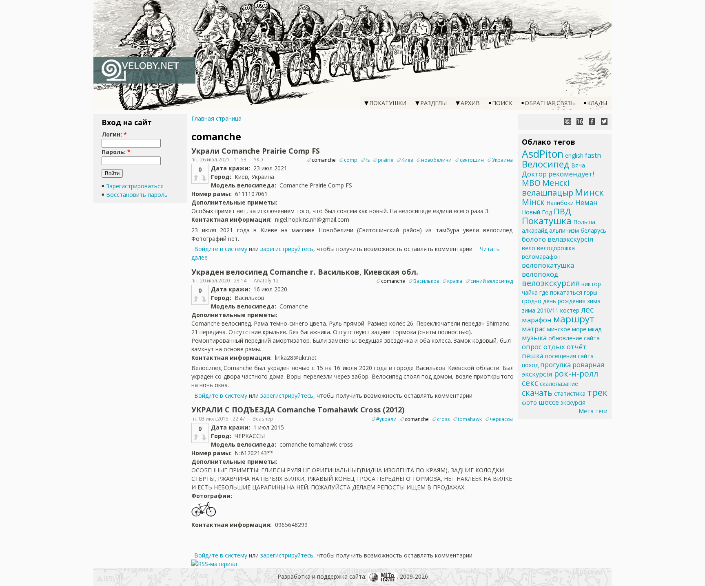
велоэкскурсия (551, 283)
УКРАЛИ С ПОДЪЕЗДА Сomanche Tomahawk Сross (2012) (297, 409)
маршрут (573, 319)
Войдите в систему (220, 249)
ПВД (562, 211)
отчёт (576, 346)
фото (529, 402)
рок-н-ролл (576, 373)
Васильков (426, 281)
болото (534, 239)
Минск (589, 192)
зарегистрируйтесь (286, 249)
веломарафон (541, 256)
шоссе (549, 402)
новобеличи (436, 159)
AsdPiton (542, 154)
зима (594, 301)
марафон (537, 319)
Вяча (578, 165)
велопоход (540, 274)
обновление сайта (574, 338)
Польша (584, 222)
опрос (532, 346)
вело (528, 248)
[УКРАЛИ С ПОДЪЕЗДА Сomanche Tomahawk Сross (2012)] (203, 516)
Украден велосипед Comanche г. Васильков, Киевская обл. (304, 272)
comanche (324, 159)
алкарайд (535, 230)
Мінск (533, 201)
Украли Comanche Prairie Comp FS (255, 151)
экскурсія (573, 402)
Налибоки (560, 203)
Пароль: (116, 152)
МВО (531, 182)
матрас (533, 328)
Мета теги (593, 411)
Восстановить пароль (137, 194)
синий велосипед (491, 281)
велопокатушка (548, 265)
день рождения (564, 301)
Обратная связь (550, 103)
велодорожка (556, 248)
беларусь (593, 230)
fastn (593, 155)
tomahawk (470, 419)
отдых (554, 346)
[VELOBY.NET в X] (604, 121)
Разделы (433, 103)
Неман (586, 202)
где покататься (560, 292)
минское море (566, 329)
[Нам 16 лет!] (579, 121)
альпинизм (564, 230)
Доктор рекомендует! (558, 173)
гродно (531, 301)
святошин (472, 159)
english (574, 155)
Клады (597, 103)
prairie (385, 159)
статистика (569, 393)
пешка (532, 355)
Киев (407, 159)
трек (597, 392)
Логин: (114, 134)
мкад (594, 329)
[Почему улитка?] (567, 121)
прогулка (555, 364)
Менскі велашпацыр (547, 187)
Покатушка (547, 220)
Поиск (502, 103)
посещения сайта (569, 356)
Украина (502, 159)
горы (590, 292)
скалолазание (559, 384)
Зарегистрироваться (135, 186)
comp (350, 159)
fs (368, 159)
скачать (537, 392)
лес (587, 309)
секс (530, 382)
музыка (534, 337)
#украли (386, 419)
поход (530, 365)
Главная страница (216, 118)
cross (443, 419)
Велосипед (546, 164)
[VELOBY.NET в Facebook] (592, 121)
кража (454, 281)
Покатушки (387, 103)
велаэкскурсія (571, 239)
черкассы (501, 419)
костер (569, 310)
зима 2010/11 (540, 310)
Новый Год (537, 212)
